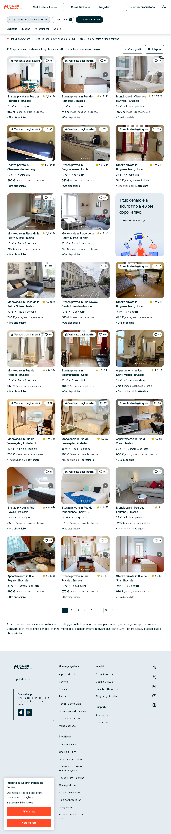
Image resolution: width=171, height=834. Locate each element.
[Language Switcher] (164, 7)
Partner (63, 696)
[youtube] (154, 695)
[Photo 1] (27, 90)
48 (106, 610)
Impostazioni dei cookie (20, 802)
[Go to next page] (112, 610)
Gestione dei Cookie (70, 718)
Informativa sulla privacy (72, 711)
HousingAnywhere (20, 38)
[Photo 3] (31, 90)
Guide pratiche (67, 785)
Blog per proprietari (70, 799)
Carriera (63, 681)
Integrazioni (65, 807)
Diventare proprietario (71, 759)
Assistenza (102, 715)
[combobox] (46, 7)
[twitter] (154, 677)
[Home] (12, 7)
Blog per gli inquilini (106, 696)
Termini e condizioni (70, 703)
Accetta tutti (29, 822)
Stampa (63, 689)
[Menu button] (120, 7)
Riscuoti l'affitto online (71, 777)
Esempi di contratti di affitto (71, 816)
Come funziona (104, 674)
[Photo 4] (33, 90)
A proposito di (67, 674)
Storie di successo (69, 792)
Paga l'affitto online (107, 689)
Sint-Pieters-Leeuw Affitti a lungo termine (95, 38)
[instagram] (154, 705)
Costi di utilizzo (104, 681)
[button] (28, 19)
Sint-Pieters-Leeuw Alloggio (51, 38)
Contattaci (102, 722)
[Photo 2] (29, 90)
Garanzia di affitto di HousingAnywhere (70, 768)
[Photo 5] (35, 90)
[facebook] (154, 667)
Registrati (105, 7)
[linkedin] (154, 686)
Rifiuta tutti (29, 811)
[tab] (12, 29)
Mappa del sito (67, 725)
